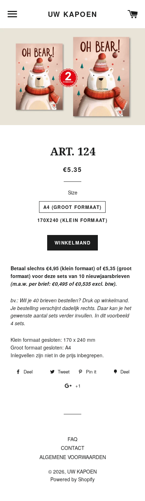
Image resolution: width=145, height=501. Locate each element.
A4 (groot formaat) (72, 207)
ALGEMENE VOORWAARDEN (72, 456)
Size (72, 192)
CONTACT (72, 447)
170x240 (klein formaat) (72, 220)
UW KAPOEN (72, 14)
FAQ (72, 439)
